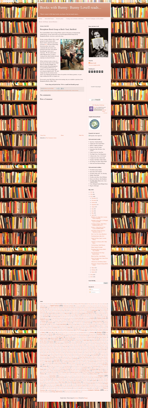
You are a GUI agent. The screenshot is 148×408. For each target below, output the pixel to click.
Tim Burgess (61, 386)
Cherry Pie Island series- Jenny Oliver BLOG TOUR (99, 259)
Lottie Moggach (53, 355)
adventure (77, 305)
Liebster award (60, 352)
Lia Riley (47, 352)
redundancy (106, 373)
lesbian (42, 352)
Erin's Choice (77, 330)
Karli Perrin (84, 348)
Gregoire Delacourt (50, 337)
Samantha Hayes (79, 377)
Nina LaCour (85, 364)
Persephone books (67, 90)
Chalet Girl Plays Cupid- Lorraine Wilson (98, 239)
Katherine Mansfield (67, 349)
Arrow (63, 310)
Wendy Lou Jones (67, 390)
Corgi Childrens (58, 322)
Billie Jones (102, 312)
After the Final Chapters (89, 305)
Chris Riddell (78, 319)
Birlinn (51, 313)
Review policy (59, 18)
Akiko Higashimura (103, 305)
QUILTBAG (50, 372)
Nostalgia (45, 366)
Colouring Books (88, 321)
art (66, 310)
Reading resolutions (61, 373)
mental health (56, 360)
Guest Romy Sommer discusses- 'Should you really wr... (98, 231)
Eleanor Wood (104, 327)
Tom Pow (85, 386)
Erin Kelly (59, 330)
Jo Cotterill (106, 345)
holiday (75, 340)
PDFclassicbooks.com (103, 367)
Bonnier (97, 313)
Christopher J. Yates (51, 321)
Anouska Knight (99, 309)
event (98, 330)
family (43, 332)
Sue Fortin (96, 383)
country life (81, 322)
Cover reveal (87, 323)
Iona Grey (84, 342)
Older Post (81, 135)
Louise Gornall (76, 355)
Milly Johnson (48, 361)
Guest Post (68, 337)
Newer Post (42, 135)
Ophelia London (88, 366)
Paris (91, 368)
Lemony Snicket (105, 351)
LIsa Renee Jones (47, 354)
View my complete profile (94, 65)
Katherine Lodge (59, 349)
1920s (49, 303)
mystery (64, 363)
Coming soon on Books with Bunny (75, 18)
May (93, 213)
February (94, 270)
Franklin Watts (92, 334)
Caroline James (83, 316)
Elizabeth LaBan (51, 329)
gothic (98, 335)
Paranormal (79, 367)
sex (89, 380)
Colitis (82, 321)
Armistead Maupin (57, 310)
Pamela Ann (57, 367)
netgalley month (96, 363)
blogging (80, 313)
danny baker (86, 324)
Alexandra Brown (50, 307)
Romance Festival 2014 (44, 377)
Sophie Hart (100, 382)
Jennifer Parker (42, 345)
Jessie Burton (88, 345)
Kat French (90, 348)
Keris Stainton (102, 349)
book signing (46, 315)
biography (46, 313)
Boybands (72, 315)
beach (65, 312)
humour (51, 342)
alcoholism (42, 307)
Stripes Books (90, 383)
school (47, 380)
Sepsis (82, 380)
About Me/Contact (49, 18)
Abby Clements (95, 303)
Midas (92, 360)
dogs (107, 326)
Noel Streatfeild (93, 364)
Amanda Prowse (105, 307)
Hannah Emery (83, 337)
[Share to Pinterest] (63, 88)
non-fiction (105, 365)
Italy (107, 342)
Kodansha (52, 351)
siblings (68, 382)
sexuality (94, 380)
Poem (106, 369)
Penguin (42, 369)
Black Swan (61, 313)
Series (85, 380)
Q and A (101, 371)
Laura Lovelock (80, 351)
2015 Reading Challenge (98, 105)
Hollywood (101, 340)
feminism (82, 332)
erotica (83, 330)
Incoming (67, 342)
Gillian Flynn (70, 335)
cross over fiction (61, 324)
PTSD (93, 370)
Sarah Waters (84, 379)
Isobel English (94, 342)
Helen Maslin (43, 340)
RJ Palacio (74, 376)
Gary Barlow (43, 335)
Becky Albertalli (75, 312)
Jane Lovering (90, 343)
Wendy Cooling (59, 390)
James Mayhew (65, 343)
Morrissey (86, 361)
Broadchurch (93, 315)
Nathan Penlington (72, 363)
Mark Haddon (69, 358)
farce (54, 332)
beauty (69, 312)
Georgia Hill (63, 335)
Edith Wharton (90, 327)
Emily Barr (70, 329)
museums (46, 363)
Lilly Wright (67, 352)
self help (77, 380)
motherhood (91, 361)
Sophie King (105, 382)
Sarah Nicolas (70, 379)
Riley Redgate (61, 376)
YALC (105, 390)
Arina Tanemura (49, 310)
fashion (58, 332)
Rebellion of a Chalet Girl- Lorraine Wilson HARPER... (99, 217)
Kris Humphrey (58, 351)
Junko (59, 348)
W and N (99, 388)
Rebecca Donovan (70, 373)
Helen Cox (106, 338)
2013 (91, 276)
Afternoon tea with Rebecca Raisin (98, 261)
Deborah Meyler (85, 326)
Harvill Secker (84, 338)
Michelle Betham (80, 360)
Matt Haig (89, 358)
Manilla (50, 358)
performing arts (57, 369)
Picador (87, 369)
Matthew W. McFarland (104, 358)
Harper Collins (44, 339)
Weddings (53, 390)
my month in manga (57, 363)
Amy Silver (57, 309)
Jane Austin (72, 343)
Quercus (106, 371)
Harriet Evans (77, 338)
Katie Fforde (75, 349)
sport (73, 383)
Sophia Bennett (93, 382)
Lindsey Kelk (73, 352)
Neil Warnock (88, 363)
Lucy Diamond (95, 355)
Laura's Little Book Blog (88, 351)
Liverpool (80, 354)
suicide (101, 383)
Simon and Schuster (76, 382)
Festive (92, 332)
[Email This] (57, 88)
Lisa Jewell (103, 352)
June (93, 211)
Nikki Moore (79, 364)
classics (71, 321)
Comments (92, 292)
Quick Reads (43, 372)
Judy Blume (96, 346)
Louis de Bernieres (61, 355)
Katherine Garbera (51, 349)
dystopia (74, 327)
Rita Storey (68, 376)
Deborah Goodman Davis (76, 326)
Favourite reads (75, 332)
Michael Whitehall (72, 360)
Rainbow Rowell (66, 372)
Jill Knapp (100, 345)
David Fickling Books (94, 324)
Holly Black (80, 340)
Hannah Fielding (91, 337)
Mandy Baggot (101, 357)
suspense (58, 385)
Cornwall (70, 323)
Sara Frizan (42, 379)
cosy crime (75, 322)
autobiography (94, 310)
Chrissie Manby (91, 319)
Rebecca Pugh (86, 374)
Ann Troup (71, 309)
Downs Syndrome (62, 327)
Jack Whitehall (50, 343)
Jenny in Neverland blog (65, 345)
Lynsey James (57, 357)
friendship (99, 334)
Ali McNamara (79, 307)
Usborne (74, 388)
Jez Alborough (94, 345)
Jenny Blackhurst (50, 345)
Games (107, 334)
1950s (60, 303)
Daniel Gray (81, 324)
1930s (52, 303)
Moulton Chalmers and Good (101, 361)
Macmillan (64, 357)
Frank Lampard (85, 334)
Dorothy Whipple (44, 327)
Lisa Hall (97, 352)
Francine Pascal (78, 334)
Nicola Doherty (60, 364)
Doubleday (55, 327)
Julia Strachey (102, 346)
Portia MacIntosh (55, 371)
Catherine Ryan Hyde (60, 318)
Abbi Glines (89, 303)
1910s (45, 303)
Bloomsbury (86, 313)
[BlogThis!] (58, 88)
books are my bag (65, 315)
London (96, 354)
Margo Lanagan (56, 358)
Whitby (79, 390)
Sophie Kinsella (44, 383)
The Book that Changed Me (81, 385)
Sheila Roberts (101, 380)
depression (92, 326)
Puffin (97, 370)
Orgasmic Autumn (103, 366)
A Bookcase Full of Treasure (79, 303)
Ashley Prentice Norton (73, 310)
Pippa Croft (100, 369)
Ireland (89, 342)
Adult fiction (54, 305)
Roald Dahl (79, 376)
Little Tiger (75, 354)
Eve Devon (94, 330)
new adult (102, 363)
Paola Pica (73, 367)
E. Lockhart (79, 327)
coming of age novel (96, 321)
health (101, 338)
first (46, 334)
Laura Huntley (65, 351)
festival (87, 332)
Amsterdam (51, 309)
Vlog (95, 388)
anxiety (105, 309)
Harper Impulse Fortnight (97, 247)
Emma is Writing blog (100, 329)
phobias (78, 369)
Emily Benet (76, 329)
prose (78, 370)
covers (94, 323)
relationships (52, 376)
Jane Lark (77, 343)
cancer (41, 316)
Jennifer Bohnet (104, 343)
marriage (75, 358)
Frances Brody (71, 334)
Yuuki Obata (67, 391)
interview (78, 342)
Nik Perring (73, 364)
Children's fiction (44, 320)
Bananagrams (53, 312)
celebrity (67, 318)
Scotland (54, 380)
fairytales (106, 330)
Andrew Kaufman (64, 309)
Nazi (78, 363)
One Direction (67, 366)
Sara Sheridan (49, 379)
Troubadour (53, 388)
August (93, 206)
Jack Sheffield (43, 343)
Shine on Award (47, 382)
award (48, 312)
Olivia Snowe (60, 366)
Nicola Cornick (53, 364)
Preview (67, 371)
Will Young (84, 390)
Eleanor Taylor (97, 327)
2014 (91, 274)
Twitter (60, 388)
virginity (88, 388)
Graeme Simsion (104, 335)
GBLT (51, 335)
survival (52, 385)
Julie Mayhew (47, 348)
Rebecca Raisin (94, 374)
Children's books (101, 318)
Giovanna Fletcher (83, 335)
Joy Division (84, 346)
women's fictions (75, 90)
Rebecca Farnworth (78, 373)
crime (47, 324)
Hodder (70, 340)
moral (81, 361)
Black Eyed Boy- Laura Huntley (98, 256)
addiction (42, 306)
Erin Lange (65, 330)
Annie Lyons (92, 309)
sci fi (50, 380)
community (43, 323)
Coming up (106, 321)
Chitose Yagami (54, 319)
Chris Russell (84, 319)
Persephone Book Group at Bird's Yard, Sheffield (98, 250)
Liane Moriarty (53, 352)
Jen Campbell (96, 343)
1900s (41, 303)
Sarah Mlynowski (63, 379)
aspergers (80, 310)
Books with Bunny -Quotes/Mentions (48, 22)
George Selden (56, 335)
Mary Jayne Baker (83, 358)
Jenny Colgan (57, 345)
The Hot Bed (91, 385)
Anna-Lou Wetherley (84, 309)
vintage (79, 388)
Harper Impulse (55, 339)
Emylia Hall (48, 330)
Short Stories (62, 382)
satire (95, 379)
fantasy (50, 332)
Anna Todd (77, 309)
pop (49, 370)
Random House (92, 372)
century (72, 318)
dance (76, 324)
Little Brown (62, 354)
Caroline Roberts (91, 316)
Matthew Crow (95, 358)
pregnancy (62, 371)
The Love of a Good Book (100, 385)
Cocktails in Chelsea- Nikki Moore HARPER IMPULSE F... (98, 224)
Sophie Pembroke (52, 383)
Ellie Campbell (63, 329)
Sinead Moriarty (86, 382)
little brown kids (68, 354)
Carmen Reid (62, 316)
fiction (55, 90)
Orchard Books (95, 366)
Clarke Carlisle (66, 321)
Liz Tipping (91, 354)
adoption (47, 305)
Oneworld (73, 366)
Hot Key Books (43, 342)
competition (50, 323)
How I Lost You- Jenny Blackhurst (99, 234)
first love (51, 334)
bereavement (90, 312)
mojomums (77, 361)
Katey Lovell (93, 63)
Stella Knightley (79, 383)
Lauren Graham (97, 351)
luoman (76, 398)
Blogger (86, 398)
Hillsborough (50, 340)
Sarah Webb (90, 379)
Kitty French (46, 351)
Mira (63, 361)
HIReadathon (56, 340)
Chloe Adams (61, 319)
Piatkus (83, 369)
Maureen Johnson (44, 360)
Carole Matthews (76, 316)
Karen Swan (71, 348)
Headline (97, 339)
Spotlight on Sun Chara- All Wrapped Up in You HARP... (99, 221)
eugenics (88, 330)
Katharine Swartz (43, 349)
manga (46, 358)
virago (84, 388)
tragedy (99, 386)
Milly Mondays (57, 361)
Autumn (101, 310)
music (50, 363)
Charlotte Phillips (78, 318)
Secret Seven (60, 380)
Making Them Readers (83, 357)
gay (48, 335)
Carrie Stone (47, 318)
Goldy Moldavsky (92, 335)
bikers (97, 312)
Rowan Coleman (61, 377)
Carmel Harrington (54, 316)
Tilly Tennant (54, 386)
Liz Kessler (85, 354)
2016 (91, 194)
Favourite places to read (66, 332)
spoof (70, 383)
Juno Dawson (64, 348)
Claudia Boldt (77, 321)
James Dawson (58, 343)
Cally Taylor (104, 315)
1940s (56, 303)
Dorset (51, 327)
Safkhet (73, 377)
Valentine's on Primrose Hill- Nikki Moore (99, 242)
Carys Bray (53, 318)
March (93, 267)
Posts (91, 289)
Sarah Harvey (55, 379)
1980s (71, 303)
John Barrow (51, 346)
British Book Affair (85, 315)
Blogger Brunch (74, 313)
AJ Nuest (96, 305)
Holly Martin (86, 340)
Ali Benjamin (72, 307)
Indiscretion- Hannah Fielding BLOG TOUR (99, 264)
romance (101, 375)
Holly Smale (94, 340)
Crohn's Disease (53, 324)
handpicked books (60, 90)
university (70, 388)
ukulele (64, 388)
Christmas (43, 321)
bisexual (56, 313)
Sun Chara (48, 385)
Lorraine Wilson (43, 355)
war (48, 390)
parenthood (84, 368)
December (94, 198)
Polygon (45, 370)
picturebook (93, 369)
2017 (91, 192)
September (94, 204)
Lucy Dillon (102, 355)
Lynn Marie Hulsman (49, 357)
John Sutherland (58, 346)
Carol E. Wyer (69, 316)
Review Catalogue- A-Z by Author (94, 18)
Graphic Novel (42, 337)
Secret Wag (66, 380)
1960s (64, 303)
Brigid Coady (78, 315)
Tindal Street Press (74, 386)
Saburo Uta (68, 377)
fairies (102, 330)
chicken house (86, 318)
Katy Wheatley (94, 349)
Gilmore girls (76, 335)
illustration (61, 342)
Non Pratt (99, 364)
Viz (92, 388)
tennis (73, 385)
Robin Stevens (93, 376)
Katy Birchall (81, 349)
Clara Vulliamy (59, 321)
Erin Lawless (71, 330)
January (93, 272)
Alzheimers (99, 307)
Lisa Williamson (55, 354)
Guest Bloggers (59, 337)
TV (57, 388)
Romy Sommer (53, 377)
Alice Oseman (85, 307)
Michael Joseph (64, 360)
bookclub (45, 90)
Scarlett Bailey (100, 379)
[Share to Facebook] (61, 88)
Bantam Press (60, 312)
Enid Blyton (53, 330)
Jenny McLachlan (75, 345)
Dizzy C (103, 326)
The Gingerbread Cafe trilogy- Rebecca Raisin (98, 253)
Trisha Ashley (46, 388)
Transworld (104, 386)
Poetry (41, 370)
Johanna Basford (44, 346)
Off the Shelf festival (52, 366)
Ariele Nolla (42, 310)
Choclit (66, 319)
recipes (101, 373)
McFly (50, 360)
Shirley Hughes (54, 382)
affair (82, 306)
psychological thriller (85, 371)
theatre (45, 386)
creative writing (100, 323)
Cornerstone (64, 322)
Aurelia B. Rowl (87, 310)
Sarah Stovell (77, 379)
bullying (98, 315)
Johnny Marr (65, 346)
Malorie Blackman (93, 357)
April (93, 215)
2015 (91, 196)
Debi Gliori (68, 326)
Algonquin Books (66, 307)
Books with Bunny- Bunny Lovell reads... (70, 7)
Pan (61, 368)
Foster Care (65, 334)
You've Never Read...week (45, 391)
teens (69, 385)
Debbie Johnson (62, 326)
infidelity (72, 342)
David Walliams (47, 326)
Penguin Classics (49, 369)
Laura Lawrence (72, 351)
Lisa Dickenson (87, 352)
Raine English (84, 372)
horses (105, 340)
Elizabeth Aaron (43, 329)
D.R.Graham (71, 324)
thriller (49, 386)
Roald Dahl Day (86, 376)
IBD (57, 342)
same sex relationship (95, 377)
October (93, 202)
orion (41, 367)
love (89, 355)
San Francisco (104, 377)
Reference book (44, 376)
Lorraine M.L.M (104, 354)
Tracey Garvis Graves (92, 386)
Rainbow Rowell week (76, 372)
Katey (95, 107)
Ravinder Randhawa (53, 373)
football (60, 334)
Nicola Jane (67, 364)
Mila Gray (103, 360)
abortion (101, 303)
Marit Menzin (62, 358)
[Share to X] (60, 88)
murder (41, 363)
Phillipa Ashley (72, 369)
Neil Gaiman (82, 363)
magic (76, 357)
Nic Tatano (47, 364)
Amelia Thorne (44, 309)
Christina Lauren (105, 319)
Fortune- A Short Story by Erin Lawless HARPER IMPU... (98, 227)
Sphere (66, 383)
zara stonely (73, 391)
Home (40, 18)
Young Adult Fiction (57, 392)
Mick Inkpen (87, 360)
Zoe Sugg (79, 391)
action (105, 303)
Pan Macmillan (67, 368)
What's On (74, 390)
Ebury (84, 327)
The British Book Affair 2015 (97, 236)
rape (47, 373)
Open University (80, 366)
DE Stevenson (50, 90)
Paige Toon (50, 368)
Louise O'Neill (83, 355)
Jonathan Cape (77, 346)
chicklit (92, 318)
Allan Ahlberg (92, 307)
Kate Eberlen (97, 348)
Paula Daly (95, 367)
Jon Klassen (71, 346)
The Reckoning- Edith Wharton (98, 245)
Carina (46, 316)
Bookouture (58, 315)
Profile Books (73, 370)
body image (92, 313)
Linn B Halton (79, 352)
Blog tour (67, 313)
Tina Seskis (67, 386)
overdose (45, 367)
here (46, 44)
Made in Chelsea (71, 357)
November (94, 200)
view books (105, 112)
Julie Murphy (54, 348)
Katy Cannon (87, 349)
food (56, 334)
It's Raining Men (102, 342)
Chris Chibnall (72, 319)
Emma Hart (82, 329)
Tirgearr (80, 386)
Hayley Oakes (90, 338)
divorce (98, 326)
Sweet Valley (64, 385)
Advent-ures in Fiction (68, 306)
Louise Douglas (69, 355)
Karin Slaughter (78, 348)
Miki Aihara (97, 360)
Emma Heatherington (90, 329)
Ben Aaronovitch (82, 312)
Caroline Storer (98, 316)
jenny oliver (81, 345)
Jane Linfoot (83, 343)
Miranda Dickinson (69, 361)
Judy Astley (90, 346)
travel (41, 388)
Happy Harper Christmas (101, 337)
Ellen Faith (57, 329)
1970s (67, 303)
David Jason (102, 324)
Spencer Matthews (60, 383)
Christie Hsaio (98, 319)
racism (54, 372)
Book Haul (103, 313)
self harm (72, 380)
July (93, 209)
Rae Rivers (60, 372)
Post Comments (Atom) (51, 138)
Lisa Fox (92, 352)
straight (84, 383)
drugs (69, 327)
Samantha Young (86, 377)
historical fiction (64, 340)
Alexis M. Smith (58, 307)
